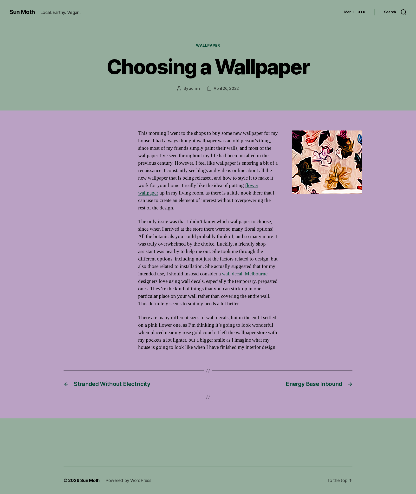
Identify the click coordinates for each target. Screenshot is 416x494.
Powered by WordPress (128, 480)
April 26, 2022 (226, 88)
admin (194, 88)
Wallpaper (208, 45)
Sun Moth (22, 12)
